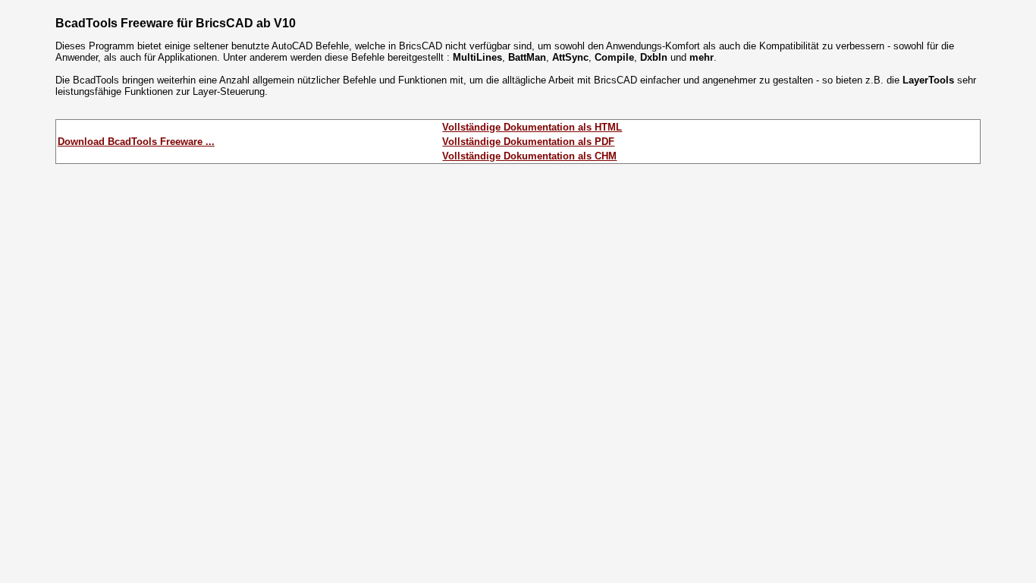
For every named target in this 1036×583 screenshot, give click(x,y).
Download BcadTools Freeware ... (136, 141)
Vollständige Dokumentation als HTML (532, 127)
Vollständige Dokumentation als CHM (529, 156)
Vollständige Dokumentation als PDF (528, 141)
